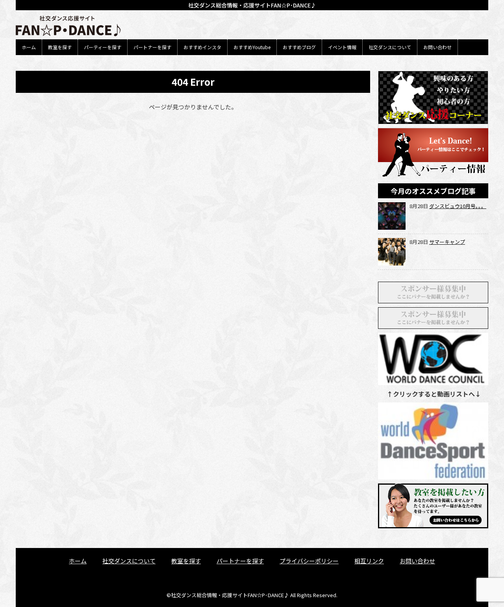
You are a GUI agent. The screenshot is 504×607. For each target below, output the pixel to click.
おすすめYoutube (252, 47)
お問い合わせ (437, 47)
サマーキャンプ (447, 241)
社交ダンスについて (390, 47)
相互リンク (369, 561)
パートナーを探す (152, 47)
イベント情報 (342, 47)
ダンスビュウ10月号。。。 (457, 206)
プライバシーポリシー (309, 561)
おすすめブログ (299, 47)
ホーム (29, 47)
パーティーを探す (102, 47)
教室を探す (60, 47)
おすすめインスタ (202, 47)
